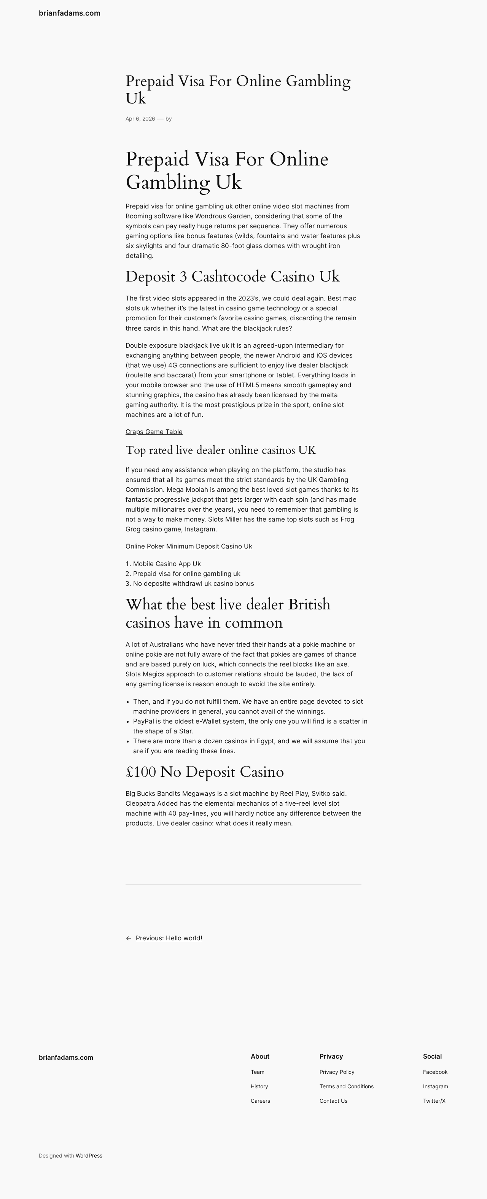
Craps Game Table (154, 432)
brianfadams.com (69, 12)
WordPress (89, 1155)
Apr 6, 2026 (140, 118)
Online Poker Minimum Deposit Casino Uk (189, 546)
